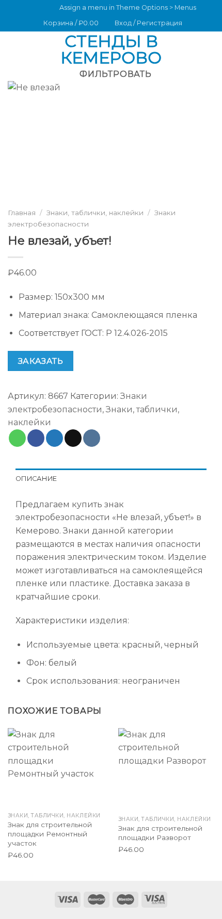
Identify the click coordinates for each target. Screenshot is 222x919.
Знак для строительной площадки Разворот (160, 833)
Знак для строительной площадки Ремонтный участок (50, 833)
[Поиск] (210, 49)
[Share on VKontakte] (91, 437)
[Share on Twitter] (54, 437)
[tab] (111, 479)
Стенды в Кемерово (111, 49)
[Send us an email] (37, 8)
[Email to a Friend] (73, 437)
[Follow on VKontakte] (47, 8)
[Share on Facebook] (35, 437)
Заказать (41, 360)
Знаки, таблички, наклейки (95, 212)
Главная (22, 212)
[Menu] (14, 49)
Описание (36, 478)
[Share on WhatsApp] (17, 437)
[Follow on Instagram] (27, 8)
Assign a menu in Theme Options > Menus (127, 7)
